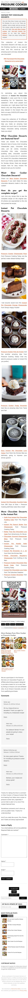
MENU (4, 9)
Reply (5, 717)
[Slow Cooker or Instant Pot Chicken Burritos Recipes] (8, 666)
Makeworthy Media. (16, 988)
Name (3, 861)
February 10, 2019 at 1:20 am (12, 704)
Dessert (3, 624)
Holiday (7, 624)
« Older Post (14, 888)
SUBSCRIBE (14, 9)
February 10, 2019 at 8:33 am (14, 725)
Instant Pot (13, 624)
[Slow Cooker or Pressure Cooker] (14, 3)
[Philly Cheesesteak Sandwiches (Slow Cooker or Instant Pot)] (7, 649)
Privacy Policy (23, 990)
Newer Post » (14, 895)
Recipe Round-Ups (19, 624)
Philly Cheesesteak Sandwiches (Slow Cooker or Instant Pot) (7, 652)
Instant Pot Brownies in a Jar (15, 551)
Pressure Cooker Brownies (13, 575)
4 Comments (21, 627)
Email (3, 870)
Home (14, 891)
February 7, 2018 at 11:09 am (12, 752)
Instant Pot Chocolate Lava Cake (15, 570)
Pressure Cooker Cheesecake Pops (14, 254)
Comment (4, 834)
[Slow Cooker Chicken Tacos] (20, 649)
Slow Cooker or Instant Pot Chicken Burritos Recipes (8, 670)
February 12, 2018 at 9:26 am (14, 773)
